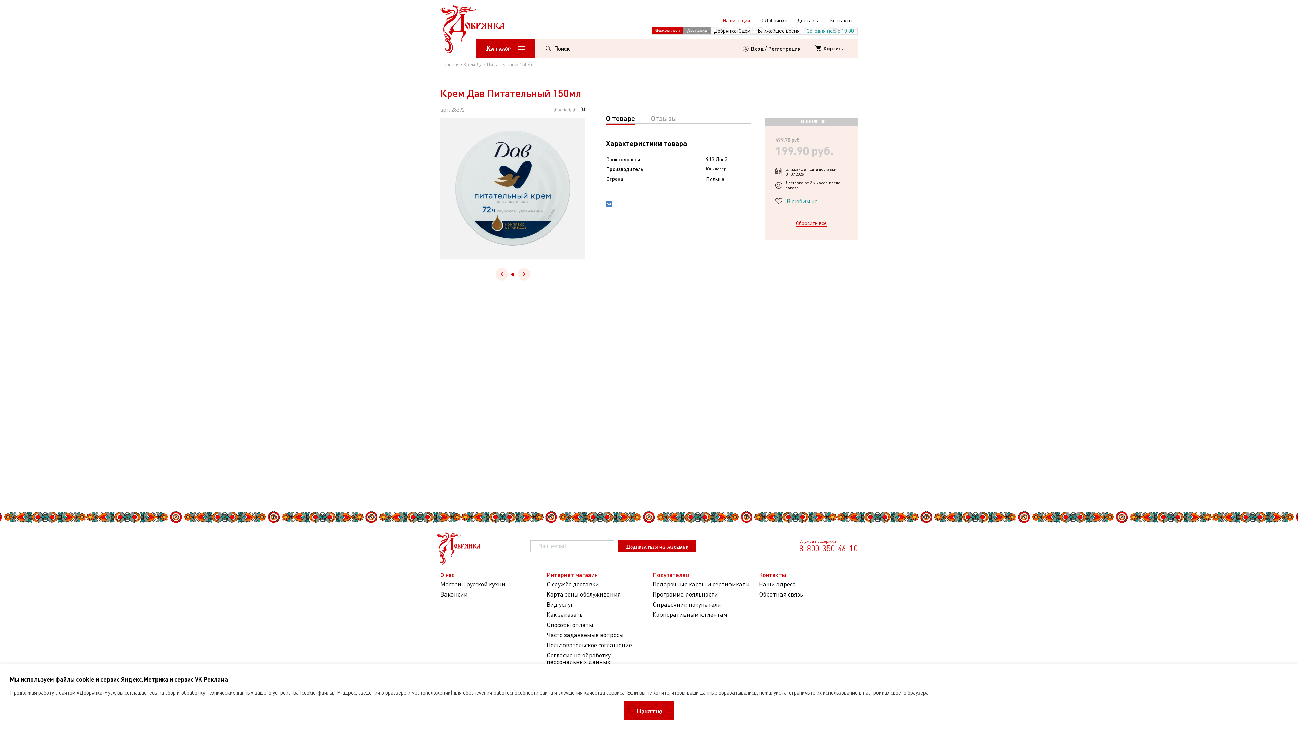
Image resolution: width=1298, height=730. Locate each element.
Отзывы (664, 118)
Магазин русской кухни (472, 584)
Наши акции (736, 20)
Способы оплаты (570, 624)
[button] (512, 274)
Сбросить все (811, 223)
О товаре (620, 118)
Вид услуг (560, 604)
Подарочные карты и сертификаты (701, 584)
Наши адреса (777, 584)
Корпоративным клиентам (690, 614)
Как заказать (565, 614)
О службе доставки (573, 584)
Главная (450, 64)
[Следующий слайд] (524, 274)
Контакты (841, 20)
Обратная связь (781, 594)
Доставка (808, 20)
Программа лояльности (685, 594)
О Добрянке (773, 20)
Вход (757, 48)
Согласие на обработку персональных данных (579, 658)
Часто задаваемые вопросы (585, 634)
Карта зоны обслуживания (584, 594)
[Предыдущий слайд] (502, 274)
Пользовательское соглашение (589, 645)
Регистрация (784, 48)
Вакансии (454, 594)
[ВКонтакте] (609, 205)
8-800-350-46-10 (828, 548)
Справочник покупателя (687, 604)
